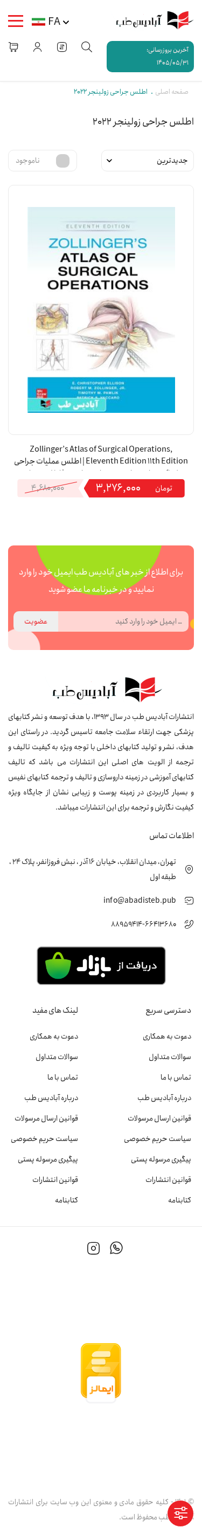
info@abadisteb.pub (139, 901)
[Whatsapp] (116, 1250)
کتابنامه (179, 1200)
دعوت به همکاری (167, 1036)
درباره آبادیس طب (164, 1098)
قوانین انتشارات (168, 1180)
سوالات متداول (170, 1057)
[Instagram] (93, 1250)
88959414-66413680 (143, 924)
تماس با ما (176, 1077)
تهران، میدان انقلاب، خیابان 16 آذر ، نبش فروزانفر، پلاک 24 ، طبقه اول (92, 869)
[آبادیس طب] (150, 20)
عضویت (35, 621)
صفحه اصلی (172, 92)
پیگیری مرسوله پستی (161, 1159)
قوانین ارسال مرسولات (159, 1118)
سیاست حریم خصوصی (157, 1139)
